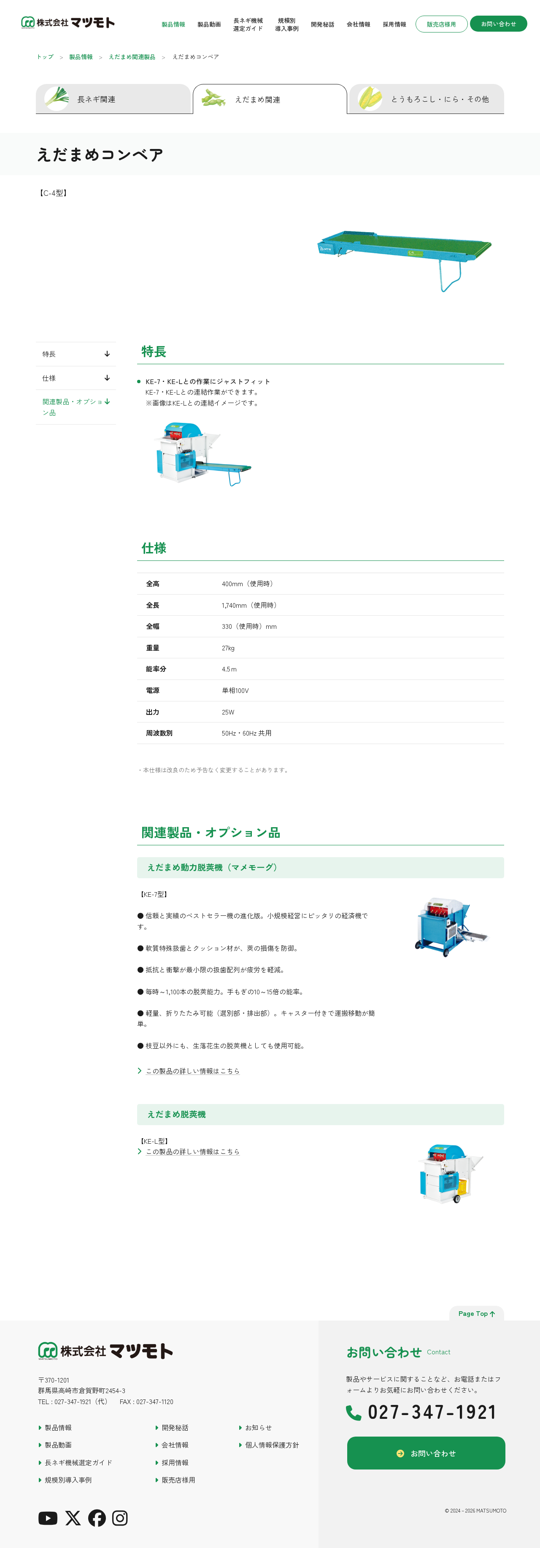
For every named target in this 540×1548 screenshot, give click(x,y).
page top (473, 1313)
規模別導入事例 (287, 24)
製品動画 (209, 24)
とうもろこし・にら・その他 (440, 98)
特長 (49, 354)
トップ (45, 56)
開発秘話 (323, 24)
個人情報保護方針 (272, 1445)
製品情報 (173, 24)
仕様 (49, 377)
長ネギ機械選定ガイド (248, 24)
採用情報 (394, 24)
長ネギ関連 (96, 98)
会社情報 (358, 24)
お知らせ (258, 1427)
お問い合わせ (498, 23)
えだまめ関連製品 (132, 56)
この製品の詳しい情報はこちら (193, 1071)
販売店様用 (441, 24)
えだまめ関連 (257, 99)
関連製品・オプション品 (72, 406)
